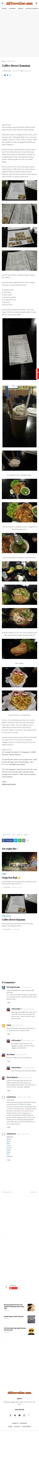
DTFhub (21, 1104)
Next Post (33, 1192)
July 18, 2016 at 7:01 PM (17, 1025)
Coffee (4, 874)
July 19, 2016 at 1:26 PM (28, 1040)
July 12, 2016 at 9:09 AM (28, 1009)
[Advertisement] (19, 34)
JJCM (13, 834)
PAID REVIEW (26, 1426)
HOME (4, 8)
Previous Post (7, 1192)
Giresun (9, 1148)
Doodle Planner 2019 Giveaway (13, 1316)
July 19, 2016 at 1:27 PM (21, 1054)
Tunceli (9, 1145)
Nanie (9, 1025)
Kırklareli (9, 1156)
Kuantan (19, 834)
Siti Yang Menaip (13, 987)
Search (36, 3)
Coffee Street (11, 61)
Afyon (8, 1143)
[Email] (10, 75)
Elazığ (8, 1152)
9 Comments (27, 71)
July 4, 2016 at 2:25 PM (26, 987)
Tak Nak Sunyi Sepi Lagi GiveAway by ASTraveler (15, 1329)
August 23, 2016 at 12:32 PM (25, 1077)
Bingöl (9, 1150)
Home (4, 61)
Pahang (26, 834)
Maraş (8, 1141)
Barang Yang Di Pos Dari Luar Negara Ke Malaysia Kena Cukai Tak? (14, 1306)
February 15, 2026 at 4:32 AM (24, 1097)
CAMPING (12, 8)
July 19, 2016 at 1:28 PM (28, 1067)
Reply (8, 1002)
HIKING (20, 8)
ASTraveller (16, 1009)
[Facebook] (5, 75)
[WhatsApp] (19, 840)
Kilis (8, 1154)
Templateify (23, 1423)
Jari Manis (11, 1054)
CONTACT (17, 1426)
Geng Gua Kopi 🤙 (11, 877)
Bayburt (9, 1139)
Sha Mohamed (12, 1077)
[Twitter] (7, 75)
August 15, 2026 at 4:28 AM (23, 1134)
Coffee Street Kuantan (13, 919)
